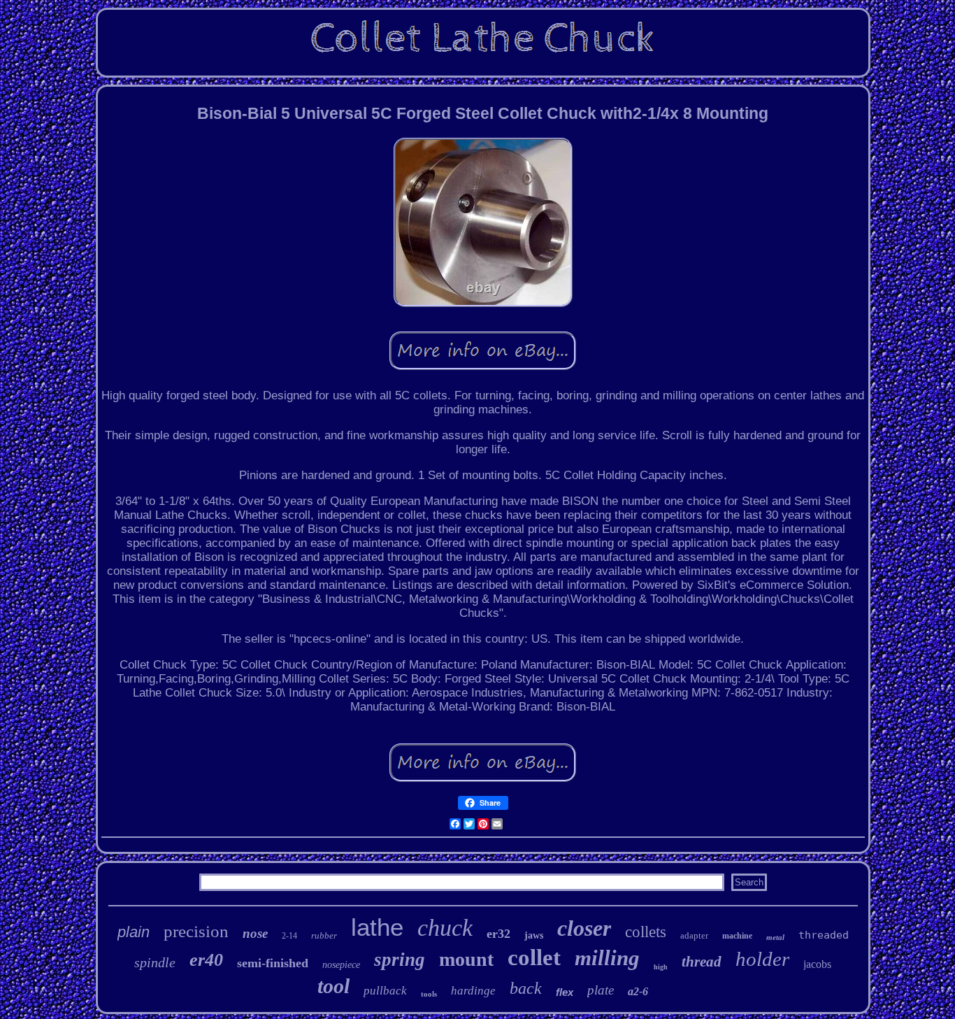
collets (645, 932)
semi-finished (272, 963)
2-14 (289, 936)
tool (333, 985)
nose (255, 933)
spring (399, 959)
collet (534, 957)
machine (737, 936)
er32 (498, 934)
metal (775, 937)
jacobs (817, 964)
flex (564, 992)
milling (607, 958)
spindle (154, 962)
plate (600, 990)
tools (429, 994)
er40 (206, 960)
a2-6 (638, 991)
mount (466, 959)
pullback (385, 990)
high (661, 967)
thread (701, 961)
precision (196, 931)
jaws (533, 935)
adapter (694, 935)
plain (133, 932)
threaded (823, 935)
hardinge (473, 990)
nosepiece (341, 965)
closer (584, 928)
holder (762, 959)
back (526, 988)
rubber (324, 935)
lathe (377, 927)
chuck (445, 928)
